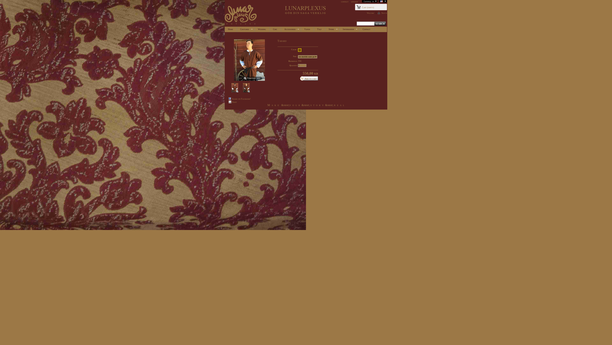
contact (344, 1)
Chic (275, 29)
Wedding (262, 29)
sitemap (354, 1)
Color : (294, 49)
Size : (295, 56)
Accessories (288, 30)
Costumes (243, 30)
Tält (319, 29)
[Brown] (300, 50)
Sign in (384, 13)
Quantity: (293, 65)
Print (234, 102)
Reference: (292, 61)
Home (230, 29)
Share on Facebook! (241, 99)
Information (347, 30)
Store (329, 30)
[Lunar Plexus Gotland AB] (241, 15)
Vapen (307, 29)
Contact (366, 29)
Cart (368, 7)
